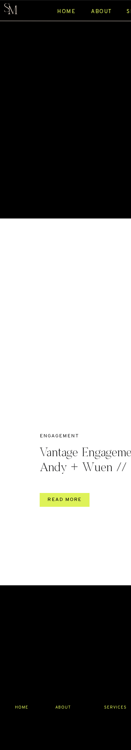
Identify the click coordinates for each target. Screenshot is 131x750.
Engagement (59, 436)
